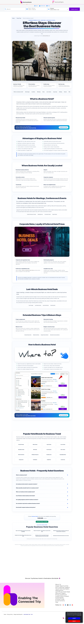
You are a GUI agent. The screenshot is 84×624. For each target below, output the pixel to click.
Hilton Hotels (35, 444)
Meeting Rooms (40, 214)
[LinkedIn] (70, 605)
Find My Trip (43, 5)
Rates (43, 91)
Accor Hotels (63, 444)
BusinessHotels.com (46, 35)
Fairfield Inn (35, 459)
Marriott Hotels (21, 444)
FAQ (69, 91)
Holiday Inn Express (35, 454)
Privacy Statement (61, 595)
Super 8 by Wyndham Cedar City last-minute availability (23, 531)
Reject (74, 621)
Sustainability (59, 597)
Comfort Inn (63, 459)
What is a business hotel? (18, 91)
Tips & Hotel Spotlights (62, 589)
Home (13, 18)
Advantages (27, 91)
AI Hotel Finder (60, 599)
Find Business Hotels (63, 127)
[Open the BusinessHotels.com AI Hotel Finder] (42, 61)
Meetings (39, 91)
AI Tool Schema (60, 600)
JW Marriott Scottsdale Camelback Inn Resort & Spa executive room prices (61, 531)
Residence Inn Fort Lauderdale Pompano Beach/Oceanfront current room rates (42, 536)
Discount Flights (60, 593)
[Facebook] (65, 605)
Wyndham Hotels (21, 449)
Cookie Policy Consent (62, 596)
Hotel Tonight (31, 305)
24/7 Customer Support (62, 587)
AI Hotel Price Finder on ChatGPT (42, 521)
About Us (58, 584)
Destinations (59, 590)
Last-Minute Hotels (38, 305)
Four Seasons (49, 449)
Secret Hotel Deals (46, 305)
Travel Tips (19, 18)
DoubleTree (49, 459)
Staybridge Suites (63, 454)
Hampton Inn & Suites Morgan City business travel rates (23, 536)
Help (49, 5)
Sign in (37, 5)
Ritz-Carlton (63, 449)
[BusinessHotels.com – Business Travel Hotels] (64, 618)
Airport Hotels (54, 214)
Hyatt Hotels (49, 444)
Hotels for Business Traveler (31, 214)
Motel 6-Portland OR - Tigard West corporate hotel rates (42, 531)
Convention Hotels (48, 214)
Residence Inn (49, 454)
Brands (65, 91)
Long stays (55, 91)
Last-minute (49, 91)
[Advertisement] (42, 568)
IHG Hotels (35, 449)
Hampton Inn (21, 459)
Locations (33, 91)
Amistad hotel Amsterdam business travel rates (61, 535)
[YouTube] (72, 605)
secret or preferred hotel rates (28, 270)
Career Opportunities (61, 586)
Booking (60, 91)
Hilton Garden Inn (21, 454)
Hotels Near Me (52, 305)
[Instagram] (63, 605)
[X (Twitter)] (68, 605)
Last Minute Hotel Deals (62, 592)
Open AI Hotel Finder (63, 415)
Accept (74, 618)
